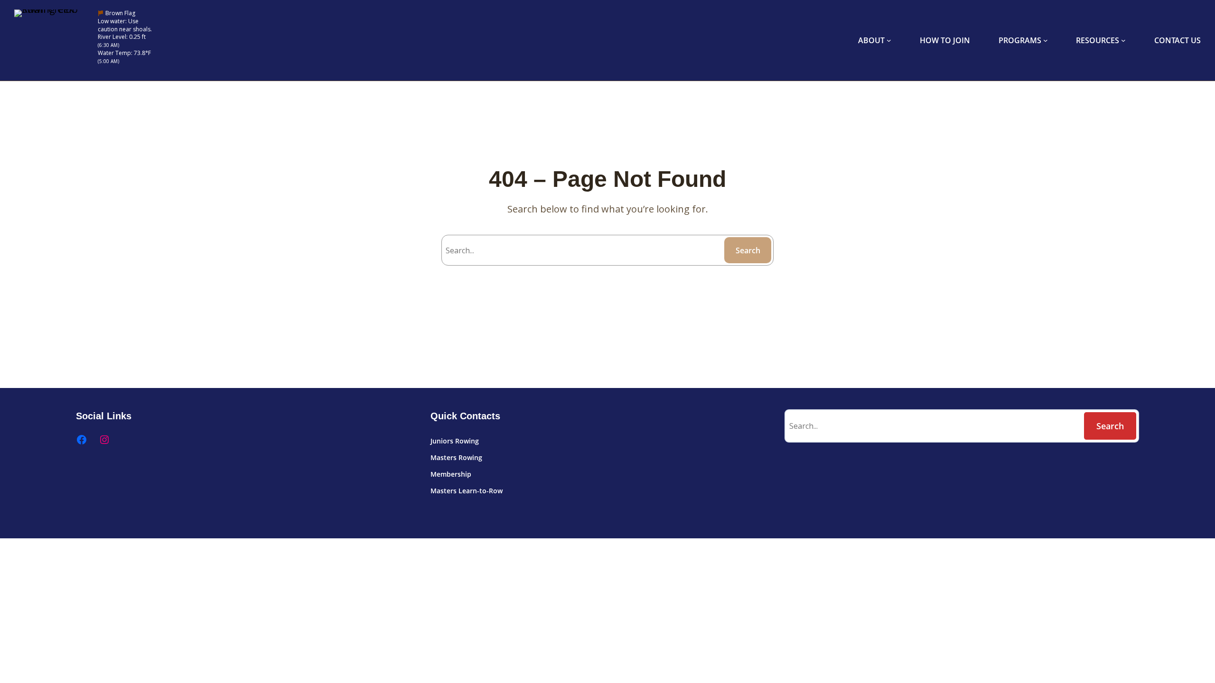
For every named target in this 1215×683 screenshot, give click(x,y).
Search (748, 250)
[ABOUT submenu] (889, 40)
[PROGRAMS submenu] (1045, 40)
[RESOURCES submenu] (1123, 40)
